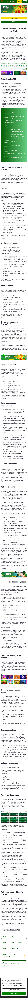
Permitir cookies (14, 993)
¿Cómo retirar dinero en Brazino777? (11, 964)
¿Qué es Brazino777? (10, 936)
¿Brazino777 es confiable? (12, 942)
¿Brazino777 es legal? (10, 948)
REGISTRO (20, 1)
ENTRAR (25, 1)
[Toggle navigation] (2, 1)
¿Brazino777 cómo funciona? (9, 956)
